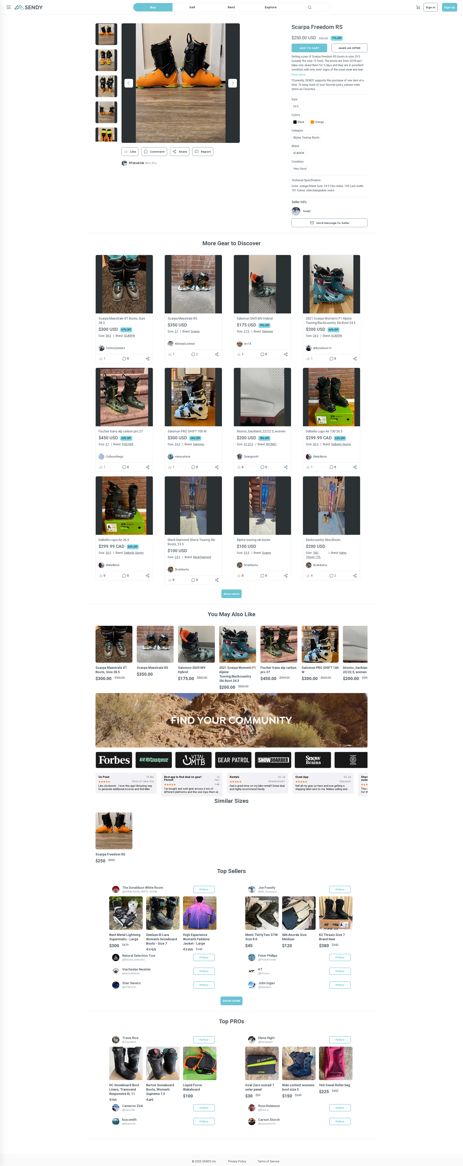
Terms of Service (268, 1161)
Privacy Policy (237, 1161)
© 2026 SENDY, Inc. (204, 1161)
